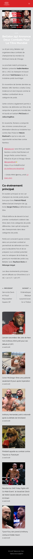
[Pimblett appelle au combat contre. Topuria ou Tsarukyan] (16, 436)
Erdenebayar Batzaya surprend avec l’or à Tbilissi (25, 295)
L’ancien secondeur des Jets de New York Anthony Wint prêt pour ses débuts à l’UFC (16, 341)
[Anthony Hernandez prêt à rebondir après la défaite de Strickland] (16, 400)
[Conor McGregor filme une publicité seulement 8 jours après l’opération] (16, 363)
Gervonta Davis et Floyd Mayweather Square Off (8, 295)
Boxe (16, 33)
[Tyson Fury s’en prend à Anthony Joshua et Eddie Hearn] (16, 517)
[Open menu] (29, 3)
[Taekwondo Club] (7, 3)
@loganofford (10, 162)
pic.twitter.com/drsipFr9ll (14, 168)
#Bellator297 (9, 149)
